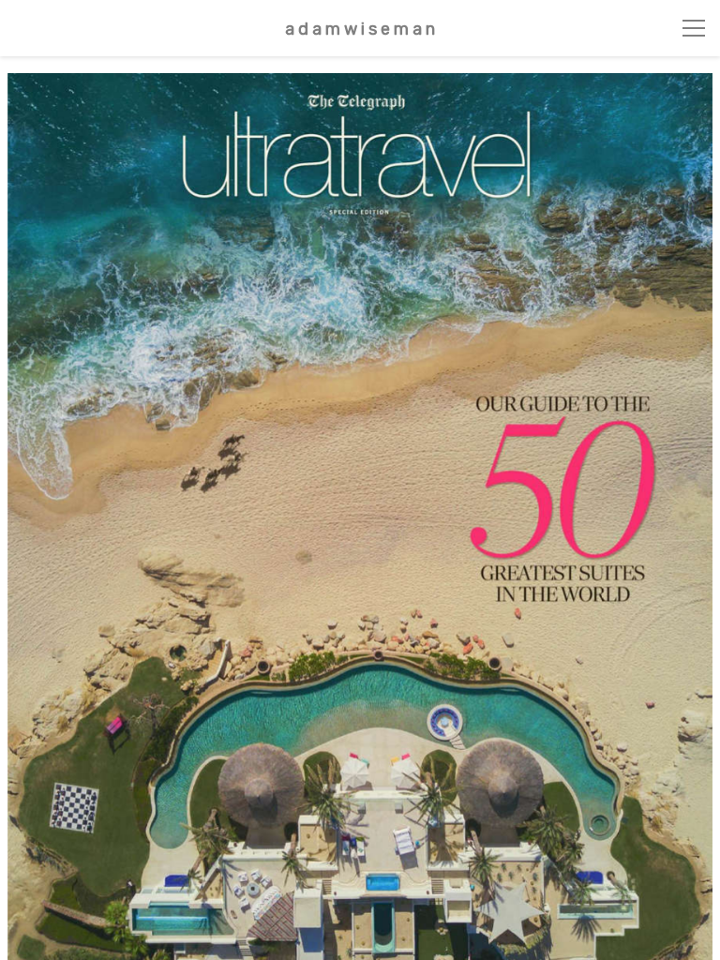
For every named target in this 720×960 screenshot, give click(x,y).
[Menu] (693, 28)
